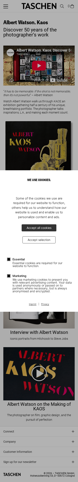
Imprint (32, 304)
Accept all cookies (39, 228)
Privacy (45, 304)
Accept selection (39, 240)
